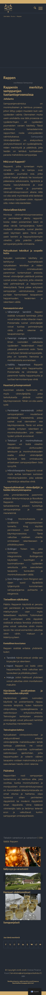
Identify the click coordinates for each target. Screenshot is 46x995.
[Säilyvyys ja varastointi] (23, 857)
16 (33, 928)
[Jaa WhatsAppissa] (14, 944)
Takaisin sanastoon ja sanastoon (20, 838)
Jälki (23, 976)
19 (39, 928)
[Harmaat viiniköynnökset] (23, 881)
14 (29, 928)
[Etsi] (33, 8)
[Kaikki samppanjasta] (19, 8)
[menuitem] (33, 8)
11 (24, 928)
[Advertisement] (23, 43)
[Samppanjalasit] (23, 907)
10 (22, 928)
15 (31, 928)
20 (41, 928)
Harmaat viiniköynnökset (16, 892)
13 (28, 928)
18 (37, 928)
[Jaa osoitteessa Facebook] (6, 944)
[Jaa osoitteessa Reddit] (36, 944)
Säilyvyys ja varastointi (15, 869)
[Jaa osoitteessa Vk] (32, 944)
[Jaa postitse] (40, 944)
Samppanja (28, 83)
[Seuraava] (39, 878)
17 (35, 928)
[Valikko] (39, 8)
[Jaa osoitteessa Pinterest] (19, 944)
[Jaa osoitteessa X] (10, 944)
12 (26, 928)
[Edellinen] (6, 878)
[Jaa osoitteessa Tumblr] (27, 944)
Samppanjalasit (11, 922)
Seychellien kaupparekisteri (23, 983)
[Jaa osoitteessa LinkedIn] (23, 944)
